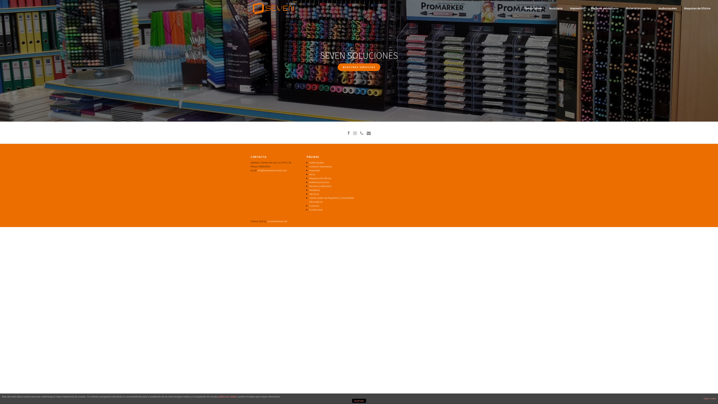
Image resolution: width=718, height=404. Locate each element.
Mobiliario (556, 8)
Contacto (314, 205)
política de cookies (227, 396)
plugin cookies (710, 398)
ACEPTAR (359, 401)
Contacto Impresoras (320, 166)
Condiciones (316, 209)
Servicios (314, 194)
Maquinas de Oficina (697, 8)
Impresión (576, 8)
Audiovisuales (668, 8)
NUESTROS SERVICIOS (359, 67)
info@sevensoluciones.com (272, 170)
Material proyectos (638, 8)
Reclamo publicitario (605, 8)
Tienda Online (533, 8)
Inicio (312, 174)
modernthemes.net (277, 221)
